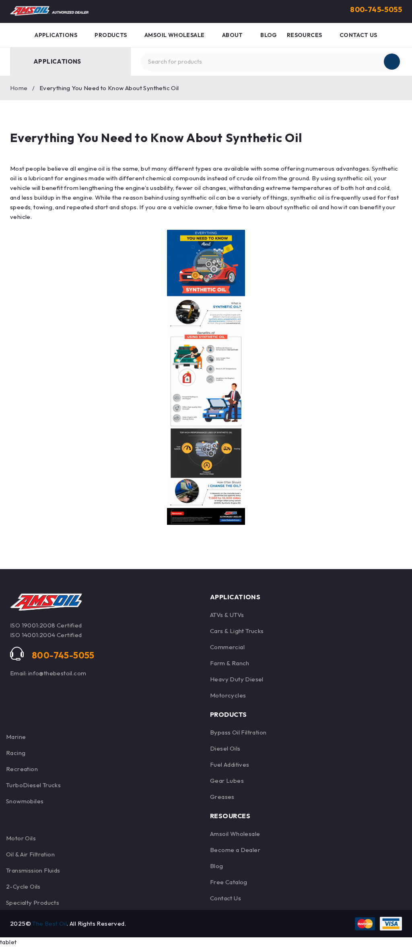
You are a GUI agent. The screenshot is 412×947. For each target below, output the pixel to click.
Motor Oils (21, 838)
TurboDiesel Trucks (33, 785)
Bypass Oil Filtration (238, 732)
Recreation (22, 769)
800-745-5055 (376, 9)
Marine (16, 737)
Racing (15, 753)
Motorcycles (228, 695)
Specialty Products (32, 902)
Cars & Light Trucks (237, 631)
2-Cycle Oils (23, 886)
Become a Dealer (235, 850)
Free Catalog (228, 882)
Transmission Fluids (33, 870)
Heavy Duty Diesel (237, 679)
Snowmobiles (24, 801)
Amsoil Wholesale (235, 834)
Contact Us (225, 898)
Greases (222, 797)
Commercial (227, 647)
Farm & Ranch (229, 663)
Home (19, 88)
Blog (216, 866)
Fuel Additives (229, 764)
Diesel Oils (225, 748)
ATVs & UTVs (227, 615)
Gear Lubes (227, 780)
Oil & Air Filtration (30, 854)
